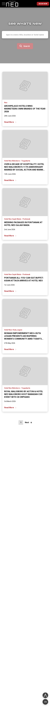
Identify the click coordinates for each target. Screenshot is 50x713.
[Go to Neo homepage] (12, 7)
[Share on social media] (45, 695)
